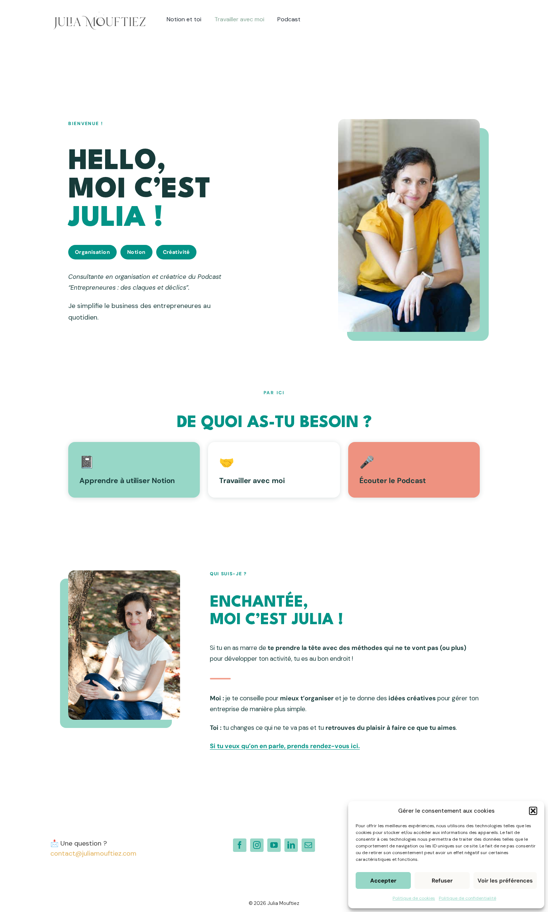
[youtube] (274, 845)
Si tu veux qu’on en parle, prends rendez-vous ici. (285, 746)
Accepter (383, 880)
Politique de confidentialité (467, 898)
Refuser (442, 880)
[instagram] (257, 845)
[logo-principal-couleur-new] (99, 10)
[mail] (308, 845)
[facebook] (239, 845)
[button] (533, 811)
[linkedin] (291, 845)
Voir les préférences (505, 880)
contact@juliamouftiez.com (93, 853)
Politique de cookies (414, 898)
